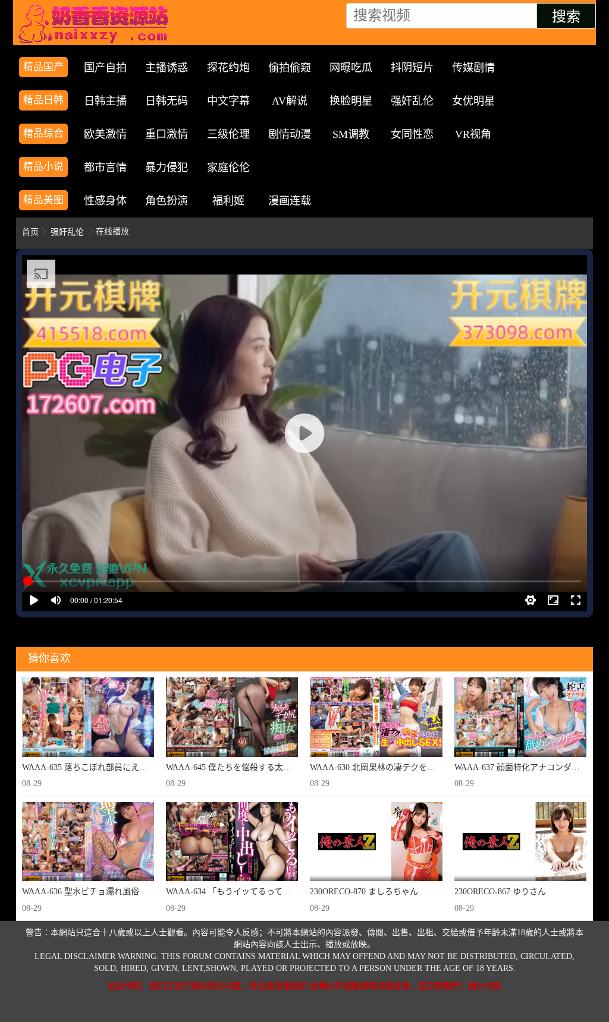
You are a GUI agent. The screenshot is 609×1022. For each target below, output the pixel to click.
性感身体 (105, 201)
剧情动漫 (289, 134)
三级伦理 (228, 134)
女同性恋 (412, 134)
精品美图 (43, 200)
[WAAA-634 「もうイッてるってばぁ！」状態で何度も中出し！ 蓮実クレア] (232, 841)
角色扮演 (166, 201)
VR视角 (473, 134)
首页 (30, 232)
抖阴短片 (412, 68)
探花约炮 (228, 68)
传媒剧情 (473, 68)
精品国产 (43, 66)
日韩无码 (166, 101)
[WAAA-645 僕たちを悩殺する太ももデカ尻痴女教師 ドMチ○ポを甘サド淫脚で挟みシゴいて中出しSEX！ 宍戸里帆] (232, 716)
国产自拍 (105, 68)
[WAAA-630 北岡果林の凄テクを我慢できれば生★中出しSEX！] (376, 716)
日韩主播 (105, 101)
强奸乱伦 (412, 101)
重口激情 (166, 134)
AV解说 (289, 101)
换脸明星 (350, 101)
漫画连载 (289, 201)
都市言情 (105, 168)
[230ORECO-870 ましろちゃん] (376, 841)
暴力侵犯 (166, 168)
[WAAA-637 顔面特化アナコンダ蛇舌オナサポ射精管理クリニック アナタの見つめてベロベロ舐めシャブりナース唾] (520, 716)
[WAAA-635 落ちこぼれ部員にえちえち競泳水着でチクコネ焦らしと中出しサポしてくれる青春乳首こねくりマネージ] (88, 716)
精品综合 (43, 133)
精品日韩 (43, 100)
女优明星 (473, 101)
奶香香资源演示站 (96, 24)
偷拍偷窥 (289, 68)
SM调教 (350, 134)
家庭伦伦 (228, 168)
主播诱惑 (166, 68)
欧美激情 (105, 134)
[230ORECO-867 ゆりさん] (520, 841)
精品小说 (43, 166)
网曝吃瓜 (350, 68)
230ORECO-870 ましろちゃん (364, 891)
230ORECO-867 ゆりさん (500, 891)
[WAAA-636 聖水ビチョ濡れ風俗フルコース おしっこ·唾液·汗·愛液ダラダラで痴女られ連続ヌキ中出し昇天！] (88, 841)
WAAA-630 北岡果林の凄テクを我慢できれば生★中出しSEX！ (426, 767)
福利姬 (228, 201)
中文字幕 (228, 101)
